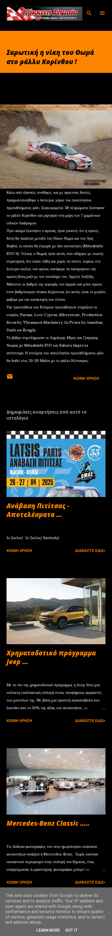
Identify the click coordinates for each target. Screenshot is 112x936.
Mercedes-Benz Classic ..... (48, 823)
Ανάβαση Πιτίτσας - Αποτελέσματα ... (38, 510)
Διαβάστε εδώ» (90, 550)
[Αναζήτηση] (89, 10)
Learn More (48, 930)
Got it (71, 930)
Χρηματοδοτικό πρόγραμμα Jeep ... (51, 657)
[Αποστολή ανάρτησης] (10, 378)
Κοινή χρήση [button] (86, 378)
